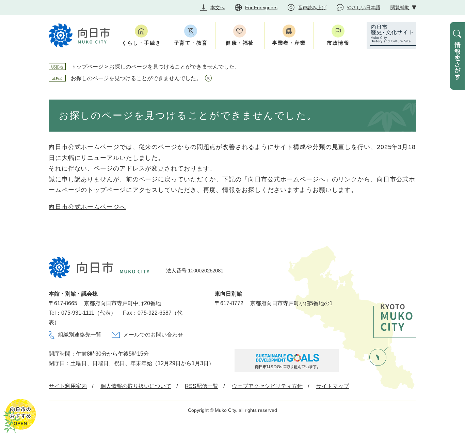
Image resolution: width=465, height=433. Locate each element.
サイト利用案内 (68, 386)
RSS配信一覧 (201, 386)
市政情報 (338, 43)
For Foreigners (261, 7)
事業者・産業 (289, 43)
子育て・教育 (191, 43)
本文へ (217, 7)
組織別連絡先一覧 (79, 335)
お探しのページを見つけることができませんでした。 (136, 78)
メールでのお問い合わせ (153, 335)
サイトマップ (332, 386)
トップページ (87, 67)
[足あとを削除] (208, 78)
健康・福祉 (240, 43)
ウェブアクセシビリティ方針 (267, 386)
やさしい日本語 (363, 7)
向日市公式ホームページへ (87, 207)
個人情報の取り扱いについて (135, 386)
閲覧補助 (400, 7)
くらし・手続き (141, 43)
